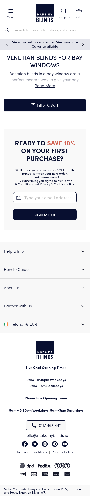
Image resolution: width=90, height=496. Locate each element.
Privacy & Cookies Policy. (57, 184)
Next (83, 44)
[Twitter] (35, 444)
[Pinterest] (55, 444)
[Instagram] (45, 444)
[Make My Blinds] (45, 13)
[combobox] (45, 30)
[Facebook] (25, 444)
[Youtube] (65, 444)
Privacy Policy (62, 452)
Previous (7, 44)
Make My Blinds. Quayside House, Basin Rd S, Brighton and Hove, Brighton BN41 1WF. (42, 490)
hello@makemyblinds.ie (46, 435)
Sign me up (45, 214)
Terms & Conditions (32, 452)
